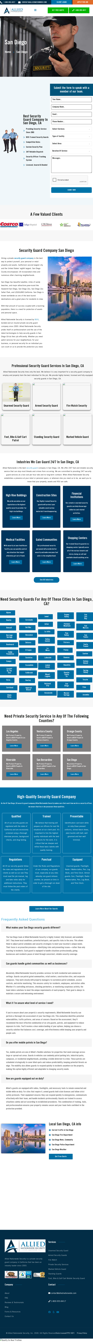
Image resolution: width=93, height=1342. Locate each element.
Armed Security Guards (57, 1255)
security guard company (24, 258)
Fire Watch (52, 1260)
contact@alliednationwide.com (34, 2)
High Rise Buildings (16, 495)
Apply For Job (82, 2)
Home (8, 52)
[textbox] (69, 129)
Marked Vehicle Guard (77, 437)
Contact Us (9, 1316)
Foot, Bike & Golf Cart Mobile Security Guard (66, 1278)
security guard (32, 468)
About (7, 1293)
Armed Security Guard (46, 406)
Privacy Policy (82, 1333)
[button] (2, 224)
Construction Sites (46, 495)
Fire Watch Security (76, 406)
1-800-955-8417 (9, 2)
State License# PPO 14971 (65, 1333)
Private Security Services (58, 1264)
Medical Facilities (15, 540)
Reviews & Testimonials (14, 1302)
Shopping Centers (77, 538)
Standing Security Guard (46, 437)
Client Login (61, 2)
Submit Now (71, 190)
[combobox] (71, 129)
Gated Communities (46, 540)
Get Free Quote (58, 10)
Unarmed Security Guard (16, 406)
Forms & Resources (12, 1312)
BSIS (37, 319)
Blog (6, 1307)
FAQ (6, 1298)
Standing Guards (55, 1274)
